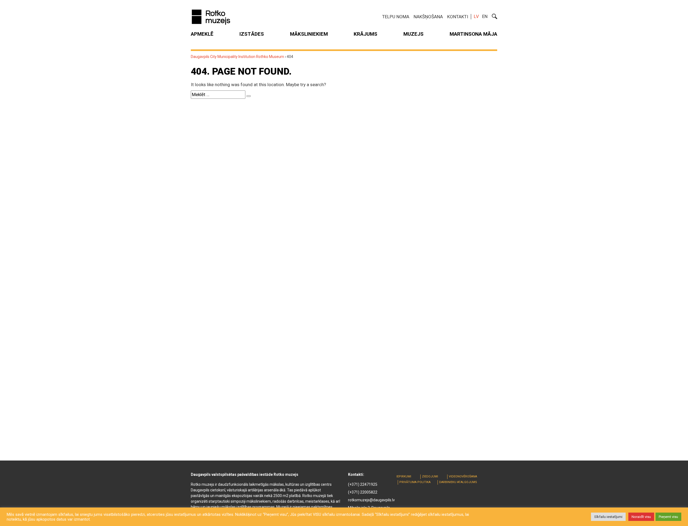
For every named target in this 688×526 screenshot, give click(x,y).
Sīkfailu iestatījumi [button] (608, 517)
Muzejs (413, 34)
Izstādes (251, 34)
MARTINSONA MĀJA (473, 34)
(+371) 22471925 (362, 484)
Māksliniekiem (309, 34)
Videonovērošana (463, 476)
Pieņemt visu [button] (668, 517)
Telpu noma (395, 16)
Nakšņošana (428, 16)
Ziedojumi (430, 476)
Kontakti (457, 16)
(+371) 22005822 (362, 492)
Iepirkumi (403, 476)
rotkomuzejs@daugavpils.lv (371, 500)
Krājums (365, 34)
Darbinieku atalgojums (458, 482)
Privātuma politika (415, 482)
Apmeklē (202, 34)
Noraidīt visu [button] (641, 517)
